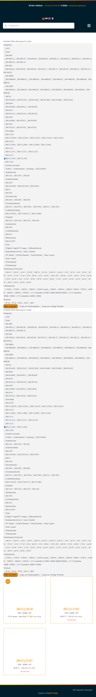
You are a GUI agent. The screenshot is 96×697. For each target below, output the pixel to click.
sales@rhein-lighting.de (77, 6)
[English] (49, 18)
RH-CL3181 (71, 609)
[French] (52, 18)
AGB (74, 690)
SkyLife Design (52, 693)
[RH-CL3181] (71, 578)
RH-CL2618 (25, 609)
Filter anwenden (10, 306)
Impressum (80, 690)
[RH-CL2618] (25, 578)
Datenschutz (88, 690)
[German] (43, 18)
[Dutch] (46, 18)
